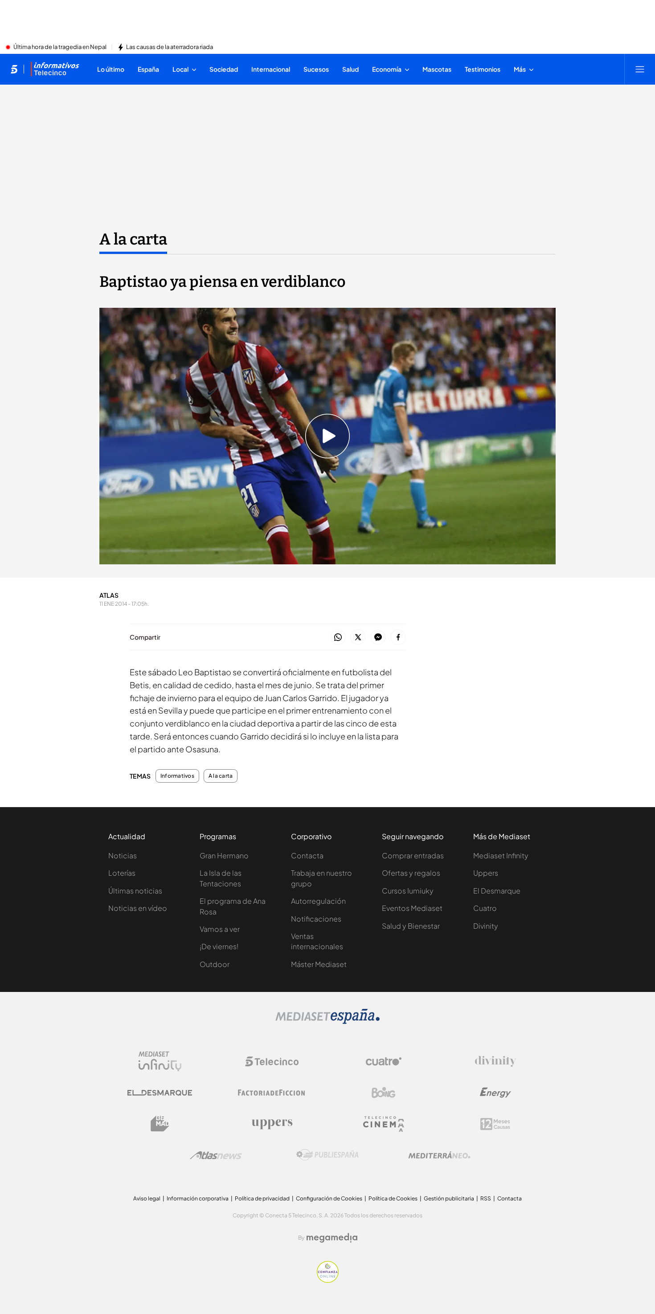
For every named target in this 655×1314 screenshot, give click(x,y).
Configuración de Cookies (329, 1198)
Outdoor (214, 964)
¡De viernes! (219, 946)
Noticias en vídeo (137, 908)
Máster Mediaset (319, 964)
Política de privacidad (262, 1198)
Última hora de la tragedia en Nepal (59, 47)
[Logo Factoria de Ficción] (272, 1092)
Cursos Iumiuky (408, 890)
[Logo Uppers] (272, 1124)
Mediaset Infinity (500, 855)
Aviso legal (146, 1198)
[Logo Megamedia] (332, 1238)
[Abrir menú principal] (639, 69)
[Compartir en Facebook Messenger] (378, 637)
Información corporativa (198, 1198)
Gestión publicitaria (449, 1198)
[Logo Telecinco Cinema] (383, 1124)
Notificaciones (316, 918)
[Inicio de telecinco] (14, 69)
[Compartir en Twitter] (358, 637)
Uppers (485, 872)
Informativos (177, 776)
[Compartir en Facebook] (398, 637)
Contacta (307, 855)
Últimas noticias (135, 890)
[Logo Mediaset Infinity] (160, 1061)
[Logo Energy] (495, 1092)
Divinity (485, 925)
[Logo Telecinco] (272, 1061)
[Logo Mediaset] (327, 1021)
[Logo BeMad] (160, 1124)
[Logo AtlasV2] (216, 1155)
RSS (485, 1198)
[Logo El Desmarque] (159, 1093)
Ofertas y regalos (411, 872)
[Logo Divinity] (495, 1061)
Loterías (121, 872)
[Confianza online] (328, 1280)
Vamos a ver (220, 929)
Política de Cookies (393, 1198)
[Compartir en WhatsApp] (338, 637)
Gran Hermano (224, 855)
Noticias (122, 855)
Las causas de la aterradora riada (169, 47)
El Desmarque (496, 890)
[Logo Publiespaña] (327, 1155)
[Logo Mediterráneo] (439, 1155)
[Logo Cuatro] (383, 1061)
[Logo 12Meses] (495, 1124)
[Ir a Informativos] (54, 69)
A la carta (133, 239)
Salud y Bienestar (411, 925)
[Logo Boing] (384, 1092)
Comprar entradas (413, 855)
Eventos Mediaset (412, 908)
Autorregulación (318, 901)
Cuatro (485, 908)
